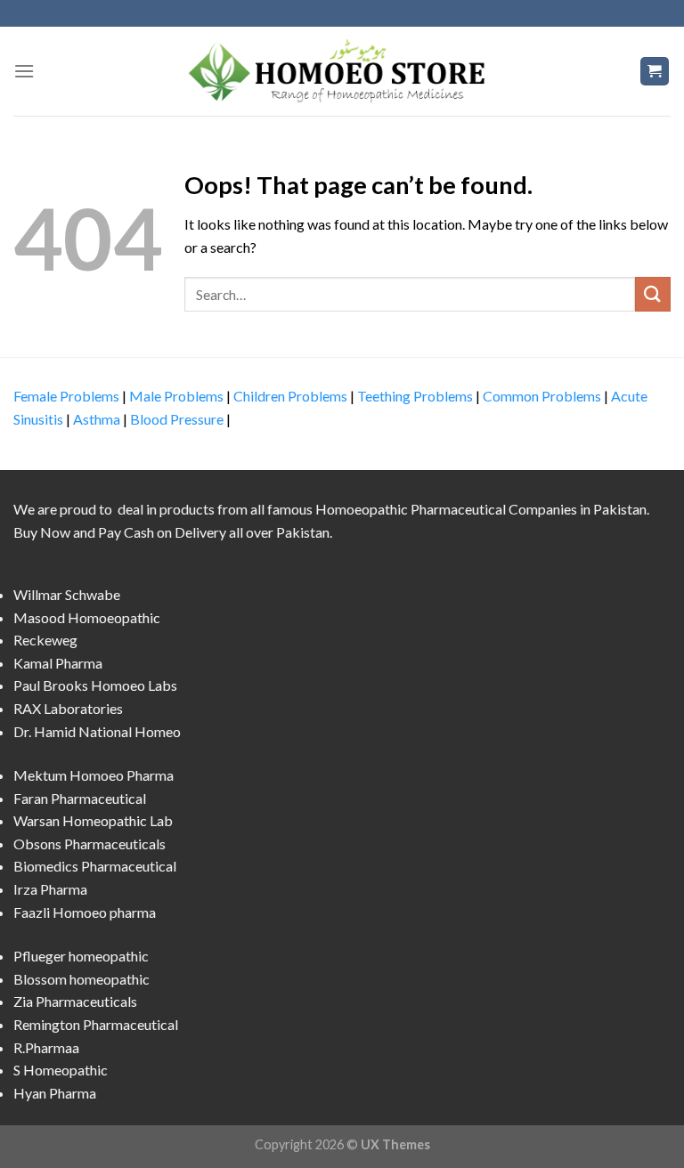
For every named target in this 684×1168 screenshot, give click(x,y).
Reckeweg (45, 639)
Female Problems (66, 395)
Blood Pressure (177, 418)
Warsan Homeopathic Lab (93, 820)
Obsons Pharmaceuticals (89, 843)
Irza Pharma (50, 888)
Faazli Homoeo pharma (84, 912)
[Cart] (655, 71)
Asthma (96, 418)
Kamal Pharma (57, 662)
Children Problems (290, 395)
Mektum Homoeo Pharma (93, 774)
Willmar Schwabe (66, 594)
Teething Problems (415, 395)
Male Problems (176, 395)
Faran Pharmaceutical (79, 798)
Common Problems (542, 395)
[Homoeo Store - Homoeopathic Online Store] (342, 71)
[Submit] (653, 294)
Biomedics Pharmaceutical (94, 865)
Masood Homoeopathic (86, 617)
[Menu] (24, 71)
